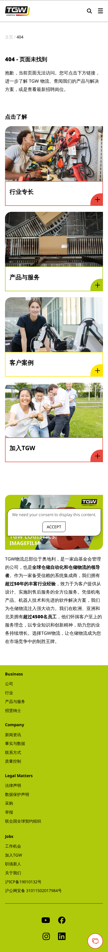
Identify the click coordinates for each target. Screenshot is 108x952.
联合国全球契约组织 (23, 821)
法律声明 (13, 785)
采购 (9, 803)
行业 (9, 692)
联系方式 (13, 752)
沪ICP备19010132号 (23, 882)
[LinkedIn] (62, 936)
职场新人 (13, 864)
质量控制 (13, 761)
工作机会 (13, 846)
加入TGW (13, 855)
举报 (9, 812)
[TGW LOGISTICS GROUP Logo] (17, 10)
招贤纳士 (13, 710)
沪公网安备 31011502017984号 (33, 890)
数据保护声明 (17, 794)
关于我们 (13, 873)
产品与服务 (15, 701)
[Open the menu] (100, 11)
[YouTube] (45, 920)
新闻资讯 (13, 734)
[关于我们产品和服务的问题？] (95, 941)
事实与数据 (15, 743)
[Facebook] (62, 920)
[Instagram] (46, 936)
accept (54, 527)
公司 (9, 683)
